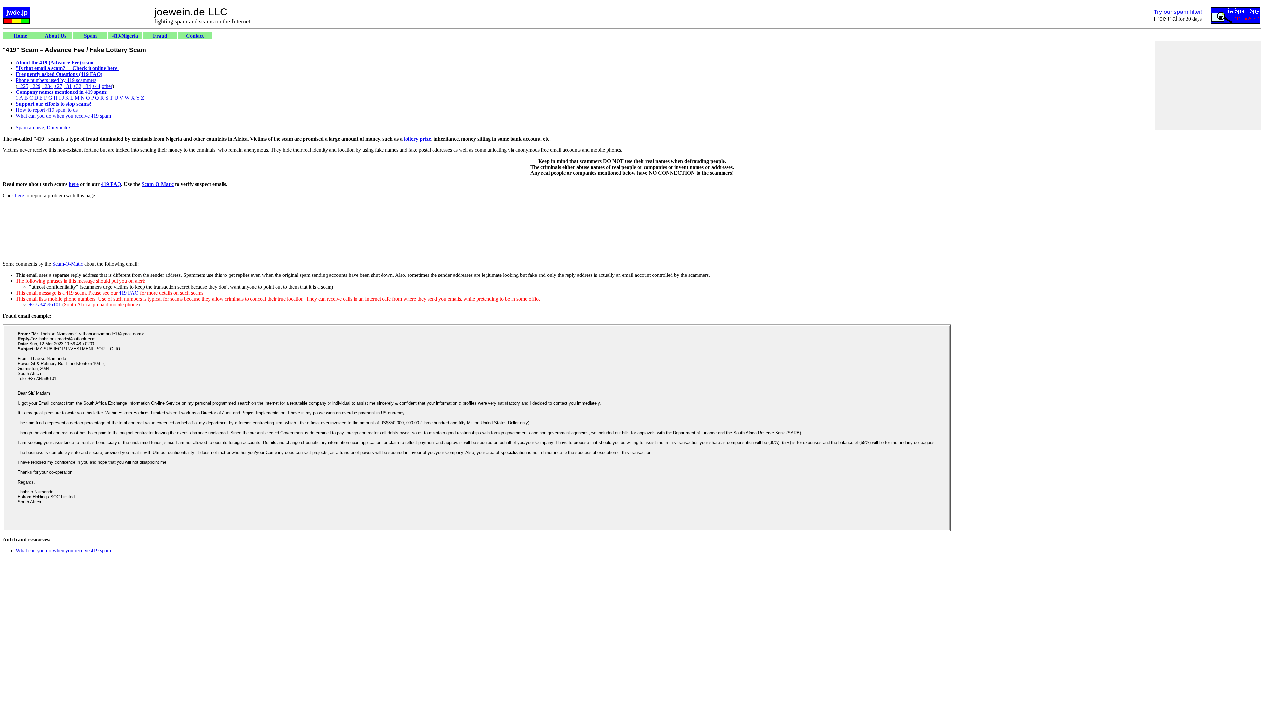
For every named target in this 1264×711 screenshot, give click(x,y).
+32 (77, 86)
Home (20, 36)
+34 (87, 86)
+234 (47, 86)
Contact (195, 36)
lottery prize (417, 139)
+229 (35, 86)
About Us (55, 36)
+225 (22, 86)
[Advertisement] (1208, 85)
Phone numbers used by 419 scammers (56, 80)
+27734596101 (45, 304)
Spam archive (30, 127)
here (74, 184)
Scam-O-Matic (158, 184)
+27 (58, 86)
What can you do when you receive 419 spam (63, 115)
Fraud (160, 36)
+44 (96, 86)
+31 (68, 86)
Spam (90, 36)
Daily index (59, 127)
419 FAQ (111, 184)
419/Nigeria (125, 36)
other (107, 86)
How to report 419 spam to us (47, 110)
